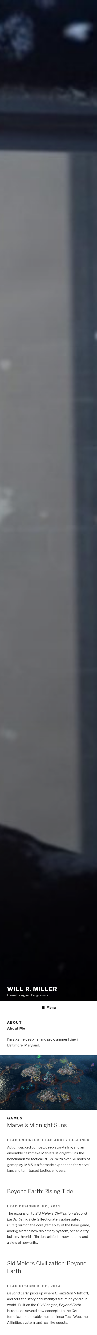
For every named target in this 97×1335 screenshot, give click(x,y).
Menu (51, 1007)
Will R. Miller (32, 989)
